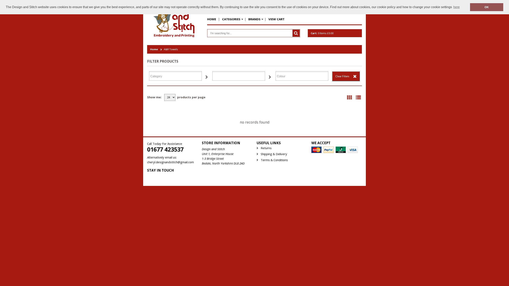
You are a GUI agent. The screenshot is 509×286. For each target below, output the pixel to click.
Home (211, 19)
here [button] (456, 7)
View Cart (276, 19)
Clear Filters (342, 76)
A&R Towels (171, 49)
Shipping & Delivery (274, 154)
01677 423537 (165, 149)
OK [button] (487, 7)
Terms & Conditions (274, 159)
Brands (254, 19)
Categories (231, 19)
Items (322, 33)
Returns (266, 148)
